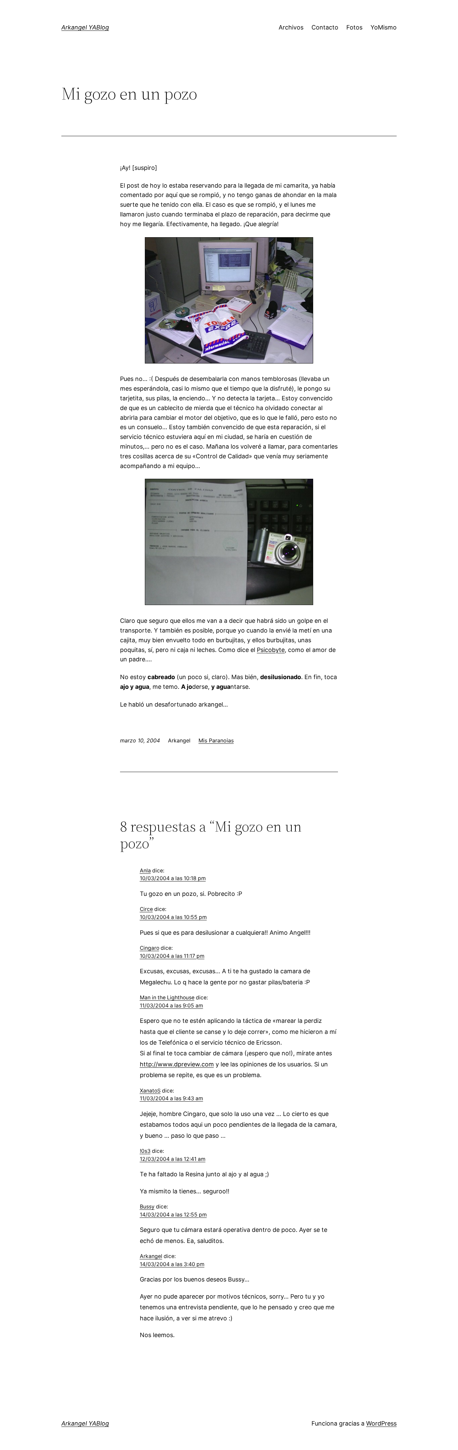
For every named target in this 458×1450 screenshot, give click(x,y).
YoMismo (383, 27)
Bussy (147, 1206)
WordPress (381, 1423)
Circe (146, 909)
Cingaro (149, 948)
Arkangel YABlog (85, 27)
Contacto (324, 27)
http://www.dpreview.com (177, 1064)
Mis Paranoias (216, 740)
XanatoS (150, 1091)
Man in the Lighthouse (167, 997)
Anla (145, 870)
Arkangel (151, 1256)
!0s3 (145, 1151)
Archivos (291, 27)
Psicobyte (271, 649)
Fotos (354, 27)
